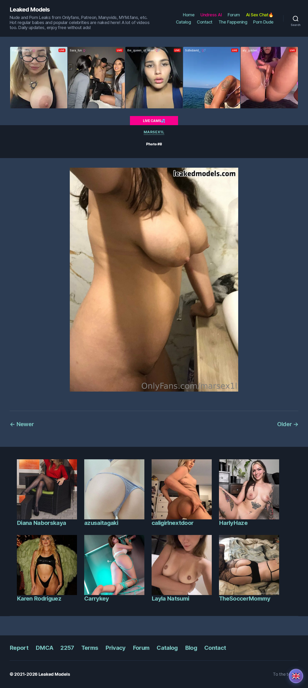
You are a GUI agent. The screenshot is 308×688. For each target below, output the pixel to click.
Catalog (183, 22)
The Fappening (232, 22)
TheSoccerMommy (244, 598)
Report (19, 647)
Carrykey (96, 598)
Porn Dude (263, 22)
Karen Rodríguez (39, 598)
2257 (67, 647)
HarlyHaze (233, 522)
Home (188, 14)
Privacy (115, 647)
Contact (204, 22)
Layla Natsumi (170, 598)
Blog (191, 647)
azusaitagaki (101, 522)
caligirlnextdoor (172, 522)
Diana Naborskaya (41, 522)
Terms (89, 647)
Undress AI (211, 14)
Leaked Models (30, 9)
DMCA (44, 647)
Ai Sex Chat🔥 (260, 14)
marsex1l (154, 132)
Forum (234, 14)
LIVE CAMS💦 (154, 121)
